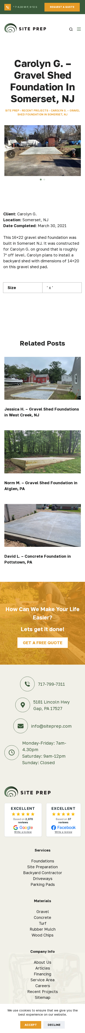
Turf (42, 923)
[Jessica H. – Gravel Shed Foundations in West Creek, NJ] (42, 378)
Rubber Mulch (43, 929)
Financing (42, 973)
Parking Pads (43, 884)
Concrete (42, 917)
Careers (42, 985)
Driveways (42, 878)
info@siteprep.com (51, 726)
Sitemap (42, 997)
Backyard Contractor (42, 872)
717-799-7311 (51, 684)
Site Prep (12, 110)
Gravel (42, 911)
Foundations (42, 860)
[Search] (71, 29)
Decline (54, 1024)
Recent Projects (35, 110)
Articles (42, 968)
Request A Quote (62, 6)
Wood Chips (42, 935)
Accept (31, 1024)
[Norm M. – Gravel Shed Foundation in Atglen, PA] (42, 451)
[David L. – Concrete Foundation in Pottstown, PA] (42, 525)
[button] (41, 179)
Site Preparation (42, 866)
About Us (42, 962)
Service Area (42, 979)
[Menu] (79, 29)
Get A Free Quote (42, 642)
